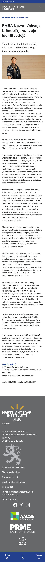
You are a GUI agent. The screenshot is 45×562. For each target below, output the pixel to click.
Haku (7, 555)
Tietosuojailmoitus (11, 472)
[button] (39, 7)
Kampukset (7, 486)
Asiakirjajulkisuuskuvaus (14, 482)
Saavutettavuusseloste (13, 467)
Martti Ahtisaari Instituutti (16, 18)
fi (23, 558)
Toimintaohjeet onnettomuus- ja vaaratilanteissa (17, 493)
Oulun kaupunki (9, 499)
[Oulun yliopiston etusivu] (22, 1)
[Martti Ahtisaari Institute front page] (19, 8)
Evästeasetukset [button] (10, 477)
